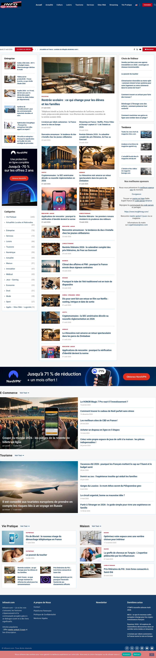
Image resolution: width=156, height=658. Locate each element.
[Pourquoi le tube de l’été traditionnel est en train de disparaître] (51, 283)
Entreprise (20, 230)
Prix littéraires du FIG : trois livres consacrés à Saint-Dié (62, 570)
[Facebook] (134, 49)
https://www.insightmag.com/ (136, 212)
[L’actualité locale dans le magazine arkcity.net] (146, 159)
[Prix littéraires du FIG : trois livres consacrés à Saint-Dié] (45, 570)
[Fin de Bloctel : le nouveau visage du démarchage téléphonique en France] (12, 538)
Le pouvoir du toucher (129, 74)
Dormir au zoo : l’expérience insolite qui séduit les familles (108, 476)
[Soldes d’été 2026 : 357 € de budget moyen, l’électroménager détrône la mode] (9, 65)
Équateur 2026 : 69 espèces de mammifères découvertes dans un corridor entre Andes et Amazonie (140, 626)
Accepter (126, 654)
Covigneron (136, 194)
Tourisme (79, 5)
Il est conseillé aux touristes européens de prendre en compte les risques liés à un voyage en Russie (37, 504)
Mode (20, 296)
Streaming (113, 5)
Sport (20, 302)
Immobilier (20, 269)
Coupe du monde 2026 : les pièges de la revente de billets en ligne (36, 440)
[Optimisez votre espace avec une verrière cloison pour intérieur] (90, 538)
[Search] (155, 5)
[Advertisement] (78, 27)
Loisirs (69, 5)
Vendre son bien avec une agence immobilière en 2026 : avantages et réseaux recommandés (135, 64)
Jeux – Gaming (20, 280)
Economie (20, 285)
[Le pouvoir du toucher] (12, 555)
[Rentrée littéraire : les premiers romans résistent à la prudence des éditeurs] (96, 205)
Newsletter (150, 49)
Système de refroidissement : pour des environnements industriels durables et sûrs (25, 111)
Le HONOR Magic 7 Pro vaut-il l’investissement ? (104, 401)
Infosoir (7, 510)
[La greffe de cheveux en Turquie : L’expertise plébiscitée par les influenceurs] (90, 554)
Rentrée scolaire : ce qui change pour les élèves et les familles (27, 570)
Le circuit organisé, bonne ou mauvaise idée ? (102, 495)
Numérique (20, 252)
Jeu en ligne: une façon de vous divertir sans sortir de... (57, 49)
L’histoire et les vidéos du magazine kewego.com (129, 171)
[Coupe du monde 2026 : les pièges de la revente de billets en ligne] (39, 423)
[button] (35, 49)
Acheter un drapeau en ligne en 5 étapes (100, 430)
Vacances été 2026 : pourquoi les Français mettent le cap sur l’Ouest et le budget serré (116, 465)
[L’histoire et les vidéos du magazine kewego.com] (146, 171)
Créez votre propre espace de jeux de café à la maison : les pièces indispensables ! (112, 441)
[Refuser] (151, 654)
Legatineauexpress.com (138, 225)
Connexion (147, 5)
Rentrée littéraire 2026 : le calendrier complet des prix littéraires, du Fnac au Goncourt (95, 137)
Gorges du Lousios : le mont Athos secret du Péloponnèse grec (110, 486)
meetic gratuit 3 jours (138, 216)
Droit (20, 291)
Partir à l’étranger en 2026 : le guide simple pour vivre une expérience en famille (115, 506)
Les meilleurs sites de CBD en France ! (98, 420)
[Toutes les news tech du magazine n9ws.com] (146, 134)
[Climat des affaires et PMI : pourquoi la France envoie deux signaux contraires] (51, 266)
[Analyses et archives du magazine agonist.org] (146, 146)
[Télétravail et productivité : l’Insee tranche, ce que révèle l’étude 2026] (9, 79)
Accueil (39, 5)
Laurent (7, 446)
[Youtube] (140, 49)
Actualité (49, 5)
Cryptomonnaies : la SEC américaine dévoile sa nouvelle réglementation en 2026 (58, 178)
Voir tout (23, 393)
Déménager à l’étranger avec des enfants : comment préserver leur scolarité (134, 106)
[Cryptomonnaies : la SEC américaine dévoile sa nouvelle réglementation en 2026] (59, 165)
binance (143, 201)
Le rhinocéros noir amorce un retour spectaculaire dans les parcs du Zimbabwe (95, 178)
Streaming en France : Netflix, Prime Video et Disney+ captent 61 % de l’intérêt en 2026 (96, 124)
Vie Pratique (127, 5)
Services (90, 5)
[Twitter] (137, 49)
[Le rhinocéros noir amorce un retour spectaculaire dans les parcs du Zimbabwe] (96, 165)
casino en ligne (138, 198)
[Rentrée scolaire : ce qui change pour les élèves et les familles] (78, 87)
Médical (20, 274)
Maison (20, 263)
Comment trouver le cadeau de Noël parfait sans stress (107, 411)
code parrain (148, 205)
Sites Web (102, 5)
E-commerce (8, 393)
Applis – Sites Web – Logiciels (20, 307)
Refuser (137, 654)
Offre (14, 630)
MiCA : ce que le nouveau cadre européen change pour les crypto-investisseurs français (140, 617)
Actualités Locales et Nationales (20, 222)
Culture (60, 5)
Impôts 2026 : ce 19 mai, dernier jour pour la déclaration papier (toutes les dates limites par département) (25, 95)
